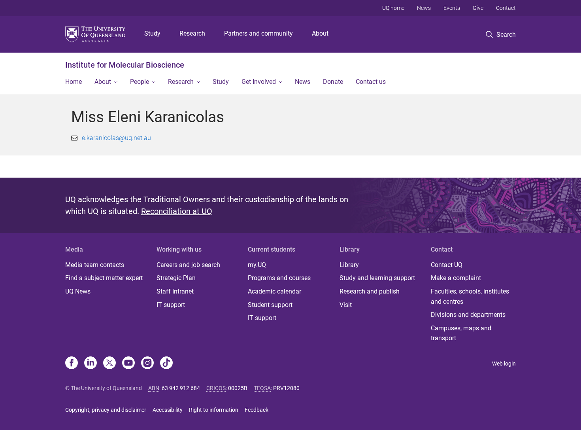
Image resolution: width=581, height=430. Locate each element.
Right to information (213, 410)
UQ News (78, 291)
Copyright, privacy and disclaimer (105, 410)
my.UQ (257, 265)
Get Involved (258, 81)
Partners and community (258, 33)
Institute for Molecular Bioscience (124, 65)
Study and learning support (377, 278)
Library (349, 265)
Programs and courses (279, 278)
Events (451, 8)
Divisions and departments (468, 314)
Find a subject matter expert (104, 278)
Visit (346, 305)
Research (192, 33)
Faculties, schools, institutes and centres (470, 296)
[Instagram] (147, 363)
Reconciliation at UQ (176, 211)
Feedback (256, 410)
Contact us (371, 81)
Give (478, 8)
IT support (171, 305)
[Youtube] (128, 363)
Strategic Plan (176, 278)
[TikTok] (166, 363)
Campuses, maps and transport (461, 333)
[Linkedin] (90, 363)
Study (152, 33)
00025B (237, 388)
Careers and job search (188, 265)
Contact (506, 8)
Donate (333, 81)
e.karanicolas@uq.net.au (116, 138)
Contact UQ (446, 265)
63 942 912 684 (181, 388)
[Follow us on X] (109, 363)
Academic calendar (274, 291)
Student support (270, 305)
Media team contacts (94, 265)
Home (73, 81)
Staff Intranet (175, 291)
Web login (504, 363)
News (424, 8)
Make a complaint (456, 278)
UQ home (393, 8)
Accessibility (168, 410)
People (139, 81)
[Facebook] (71, 363)
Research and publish (370, 291)
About (320, 33)
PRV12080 (286, 388)
